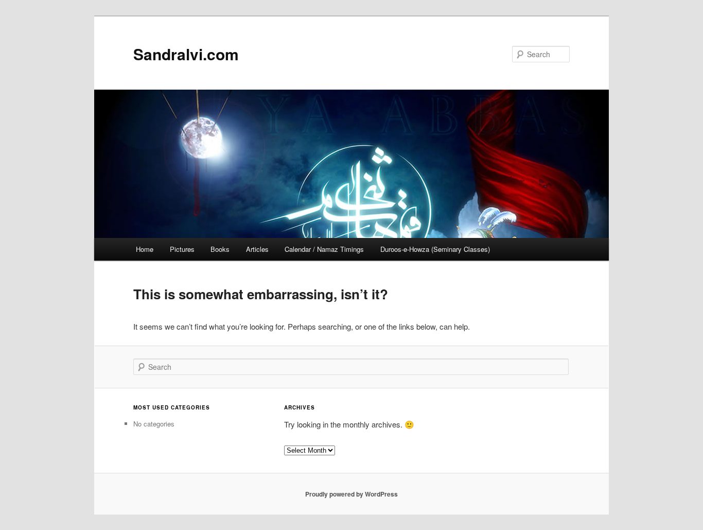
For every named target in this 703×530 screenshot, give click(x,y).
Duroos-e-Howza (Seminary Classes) (435, 249)
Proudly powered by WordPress (351, 494)
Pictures (182, 249)
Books (220, 249)
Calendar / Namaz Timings (324, 249)
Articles (257, 249)
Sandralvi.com (186, 54)
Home (144, 249)
